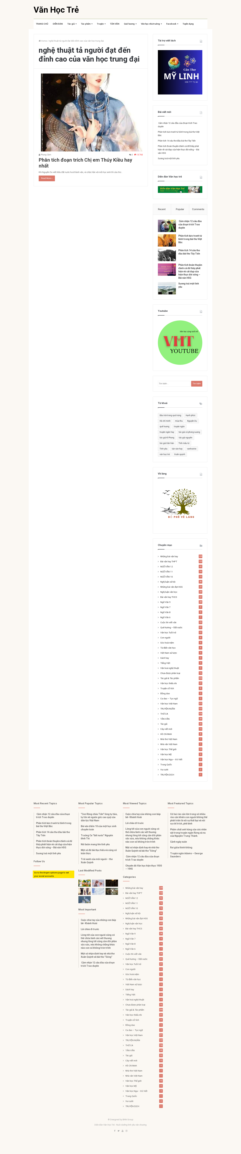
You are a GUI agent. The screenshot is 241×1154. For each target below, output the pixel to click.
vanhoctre (191, 449)
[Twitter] (118, 1131)
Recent (162, 209)
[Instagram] (126, 1131)
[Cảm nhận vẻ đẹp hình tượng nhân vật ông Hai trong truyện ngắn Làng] (84, 883)
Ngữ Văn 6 (165, 617)
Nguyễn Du (192, 421)
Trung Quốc (166, 764)
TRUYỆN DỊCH (167, 774)
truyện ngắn (179, 426)
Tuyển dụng (188, 24)
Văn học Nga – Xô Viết (171, 759)
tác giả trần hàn (167, 443)
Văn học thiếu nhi (168, 683)
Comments (198, 209)
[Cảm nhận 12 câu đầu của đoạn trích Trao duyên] (167, 226)
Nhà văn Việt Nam (168, 744)
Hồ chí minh (165, 421)
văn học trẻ (165, 454)
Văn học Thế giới (168, 749)
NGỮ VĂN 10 (166, 576)
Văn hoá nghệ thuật (169, 668)
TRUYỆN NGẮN (167, 708)
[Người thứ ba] (98, 883)
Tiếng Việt (165, 663)
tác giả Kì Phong (167, 438)
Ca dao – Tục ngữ (169, 698)
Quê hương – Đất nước (171, 627)
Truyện (100, 24)
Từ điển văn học (168, 647)
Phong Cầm (45, 155)
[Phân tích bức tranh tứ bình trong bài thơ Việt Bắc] (167, 240)
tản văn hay (177, 449)
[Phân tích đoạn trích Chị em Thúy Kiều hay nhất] (91, 112)
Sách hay (164, 658)
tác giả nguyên (185, 438)
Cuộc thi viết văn (168, 622)
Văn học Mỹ (165, 754)
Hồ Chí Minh (166, 734)
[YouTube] (122, 1131)
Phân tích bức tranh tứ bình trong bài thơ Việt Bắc (190, 238)
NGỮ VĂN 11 (166, 571)
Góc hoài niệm (167, 642)
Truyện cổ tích (167, 688)
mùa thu (179, 421)
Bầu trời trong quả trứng (170, 415)
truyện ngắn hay (167, 432)
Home (44, 41)
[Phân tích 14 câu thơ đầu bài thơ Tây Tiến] (167, 255)
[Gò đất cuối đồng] (112, 891)
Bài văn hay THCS (168, 597)
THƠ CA (164, 713)
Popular (180, 209)
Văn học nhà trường (150, 24)
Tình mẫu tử (184, 443)
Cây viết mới (166, 729)
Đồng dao (165, 693)
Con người (165, 637)
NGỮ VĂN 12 (166, 566)
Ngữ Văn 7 (165, 607)
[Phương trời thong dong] (112, 883)
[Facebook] (115, 1131)
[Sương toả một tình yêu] (167, 288)
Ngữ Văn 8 (165, 612)
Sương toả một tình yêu (169, 158)
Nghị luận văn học (168, 592)
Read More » (46, 178)
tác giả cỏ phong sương (189, 432)
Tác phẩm (85, 24)
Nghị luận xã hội (167, 581)
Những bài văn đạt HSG (171, 587)
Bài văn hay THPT (168, 561)
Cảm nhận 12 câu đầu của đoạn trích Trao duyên (190, 224)
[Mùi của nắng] (98, 891)
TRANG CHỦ (42, 24)
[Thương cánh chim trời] (84, 899)
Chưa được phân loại (170, 673)
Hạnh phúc (190, 415)
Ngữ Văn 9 (165, 602)
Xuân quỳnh (179, 454)
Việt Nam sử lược (168, 652)
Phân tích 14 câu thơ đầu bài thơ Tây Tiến (177, 141)
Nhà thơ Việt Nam (168, 739)
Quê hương (129, 24)
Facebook (171, 24)
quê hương (164, 426)
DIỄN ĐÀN (58, 24)
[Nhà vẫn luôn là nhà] (84, 891)
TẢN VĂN (114, 24)
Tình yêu (163, 449)
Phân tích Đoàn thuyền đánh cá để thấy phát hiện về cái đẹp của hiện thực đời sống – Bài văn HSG (178, 149)
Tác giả (71, 24)
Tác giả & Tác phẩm (169, 678)
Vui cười (164, 769)
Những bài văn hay (169, 556)
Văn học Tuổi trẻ (168, 632)
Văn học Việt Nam (169, 703)
